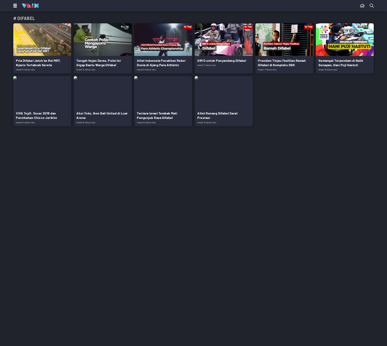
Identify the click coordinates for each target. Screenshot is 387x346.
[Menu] (14, 5)
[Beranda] (362, 5)
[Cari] (372, 5)
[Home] (30, 5)
